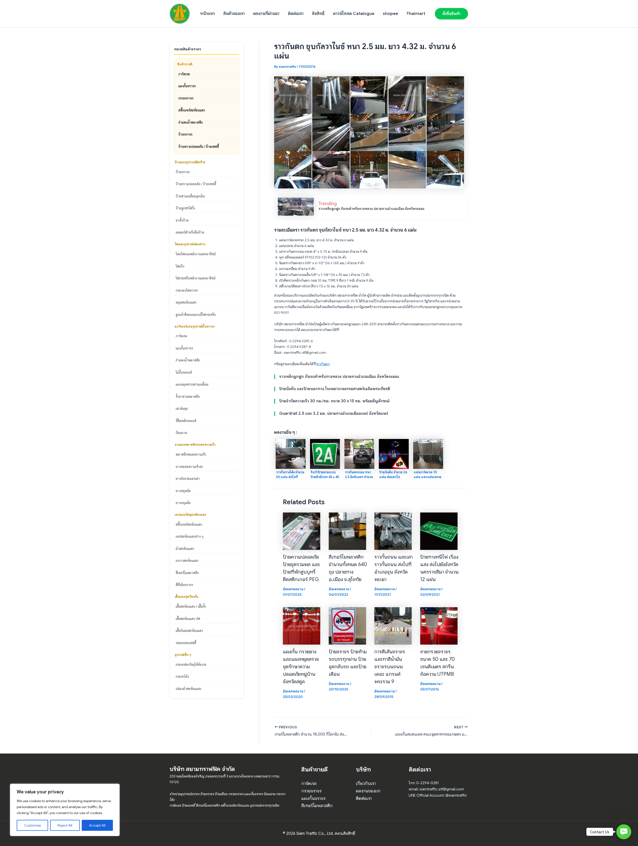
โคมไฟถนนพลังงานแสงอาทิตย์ (196, 254)
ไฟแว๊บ (180, 266)
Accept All (97, 825)
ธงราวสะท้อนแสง (187, 560)
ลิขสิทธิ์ (318, 13)
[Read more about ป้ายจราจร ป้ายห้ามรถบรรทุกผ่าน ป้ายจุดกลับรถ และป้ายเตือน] (347, 625)
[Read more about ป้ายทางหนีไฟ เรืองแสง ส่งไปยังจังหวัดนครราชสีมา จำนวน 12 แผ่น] (439, 531)
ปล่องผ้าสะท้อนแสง (188, 688)
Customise (32, 825)
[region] (65, 810)
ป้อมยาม (181, 432)
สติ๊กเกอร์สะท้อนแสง (191, 110)
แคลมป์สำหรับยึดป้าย (190, 232)
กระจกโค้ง (182, 676)
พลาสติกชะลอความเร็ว (191, 454)
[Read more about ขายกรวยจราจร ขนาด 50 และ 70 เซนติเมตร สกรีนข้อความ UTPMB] (439, 625)
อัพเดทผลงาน (293, 589)
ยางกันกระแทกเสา (188, 478)
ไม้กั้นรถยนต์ (184, 372)
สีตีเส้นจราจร (184, 585)
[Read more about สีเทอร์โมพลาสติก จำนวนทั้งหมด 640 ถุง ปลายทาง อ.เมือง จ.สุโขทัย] (347, 531)
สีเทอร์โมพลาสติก (187, 573)
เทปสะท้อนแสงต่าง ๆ (189, 536)
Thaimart (415, 13)
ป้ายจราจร (185, 134)
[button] (451, 13)
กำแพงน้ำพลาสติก (190, 122)
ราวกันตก (323, 364)
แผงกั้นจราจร (187, 86)
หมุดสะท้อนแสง (186, 302)
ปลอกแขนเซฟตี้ (186, 643)
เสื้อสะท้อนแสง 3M (188, 618)
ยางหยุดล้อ (183, 491)
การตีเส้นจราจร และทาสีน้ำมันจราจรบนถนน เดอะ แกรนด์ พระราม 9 (389, 667)
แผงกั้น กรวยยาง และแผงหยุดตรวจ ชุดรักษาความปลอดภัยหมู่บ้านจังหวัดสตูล (301, 667)
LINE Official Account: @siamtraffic (438, 795)
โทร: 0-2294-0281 (424, 783)
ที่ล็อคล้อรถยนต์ (186, 421)
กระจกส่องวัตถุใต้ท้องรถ (191, 664)
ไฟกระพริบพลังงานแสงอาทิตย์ (196, 278)
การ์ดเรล (184, 74)
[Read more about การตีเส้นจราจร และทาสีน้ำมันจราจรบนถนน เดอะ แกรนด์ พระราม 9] (393, 625)
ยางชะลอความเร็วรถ (189, 466)
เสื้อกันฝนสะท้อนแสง (189, 630)
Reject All (65, 825)
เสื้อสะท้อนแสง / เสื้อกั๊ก (191, 606)
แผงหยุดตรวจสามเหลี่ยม (192, 384)
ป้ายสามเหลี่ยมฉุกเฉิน (190, 196)
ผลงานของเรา (368, 791)
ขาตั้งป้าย (182, 220)
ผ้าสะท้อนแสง (185, 548)
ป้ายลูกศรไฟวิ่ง (185, 208)
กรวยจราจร (185, 98)
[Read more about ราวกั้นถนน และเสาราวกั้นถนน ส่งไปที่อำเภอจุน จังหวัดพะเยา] (393, 531)
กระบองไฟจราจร (187, 290)
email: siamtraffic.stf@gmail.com (436, 789)
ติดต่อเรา (296, 13)
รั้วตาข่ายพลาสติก (188, 396)
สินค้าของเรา (234, 13)
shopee (390, 13)
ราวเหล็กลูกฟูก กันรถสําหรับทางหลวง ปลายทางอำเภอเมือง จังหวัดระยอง (371, 208)
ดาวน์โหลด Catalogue (353, 13)
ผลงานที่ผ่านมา (266, 13)
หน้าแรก (207, 13)
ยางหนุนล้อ (183, 503)
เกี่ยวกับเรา (366, 783)
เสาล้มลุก (182, 408)
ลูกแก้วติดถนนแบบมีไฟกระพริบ (196, 314)
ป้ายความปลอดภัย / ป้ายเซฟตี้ (198, 146)
